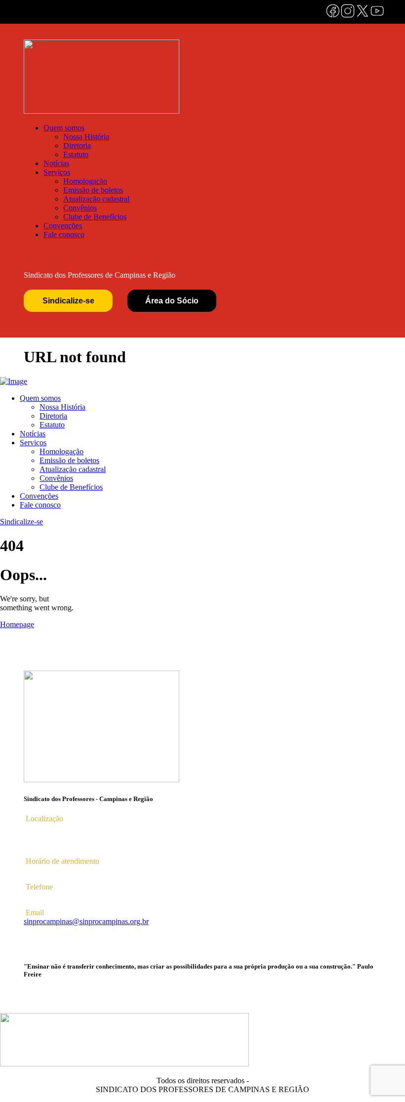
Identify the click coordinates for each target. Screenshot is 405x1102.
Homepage (17, 624)
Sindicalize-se (68, 301)
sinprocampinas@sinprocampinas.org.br (86, 921)
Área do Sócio (172, 301)
